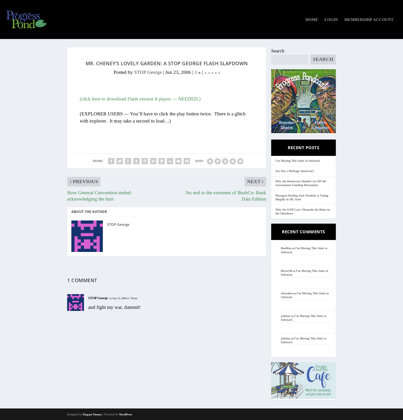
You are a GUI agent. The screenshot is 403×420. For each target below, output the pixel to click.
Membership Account (369, 20)
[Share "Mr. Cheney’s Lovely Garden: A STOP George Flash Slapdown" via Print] (187, 161)
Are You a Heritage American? (294, 171)
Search (277, 50)
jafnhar (285, 316)
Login (331, 20)
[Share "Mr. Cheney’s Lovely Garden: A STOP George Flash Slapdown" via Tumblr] (136, 161)
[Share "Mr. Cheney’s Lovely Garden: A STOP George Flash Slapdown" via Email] (178, 161)
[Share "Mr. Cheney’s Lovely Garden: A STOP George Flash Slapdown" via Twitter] (119, 161)
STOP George (148, 72)
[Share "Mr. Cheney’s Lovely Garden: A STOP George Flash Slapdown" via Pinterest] (145, 161)
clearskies (287, 293)
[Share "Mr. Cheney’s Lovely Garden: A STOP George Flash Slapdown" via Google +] (128, 161)
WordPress (125, 414)
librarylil (286, 271)
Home (311, 20)
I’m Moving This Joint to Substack (297, 160)
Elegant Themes (92, 414)
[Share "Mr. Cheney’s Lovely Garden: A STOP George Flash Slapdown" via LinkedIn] (153, 161)
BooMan (286, 248)
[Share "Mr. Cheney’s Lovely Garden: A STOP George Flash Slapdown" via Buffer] (161, 161)
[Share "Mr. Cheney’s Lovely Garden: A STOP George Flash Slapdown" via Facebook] (111, 161)
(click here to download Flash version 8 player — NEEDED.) (140, 99)
